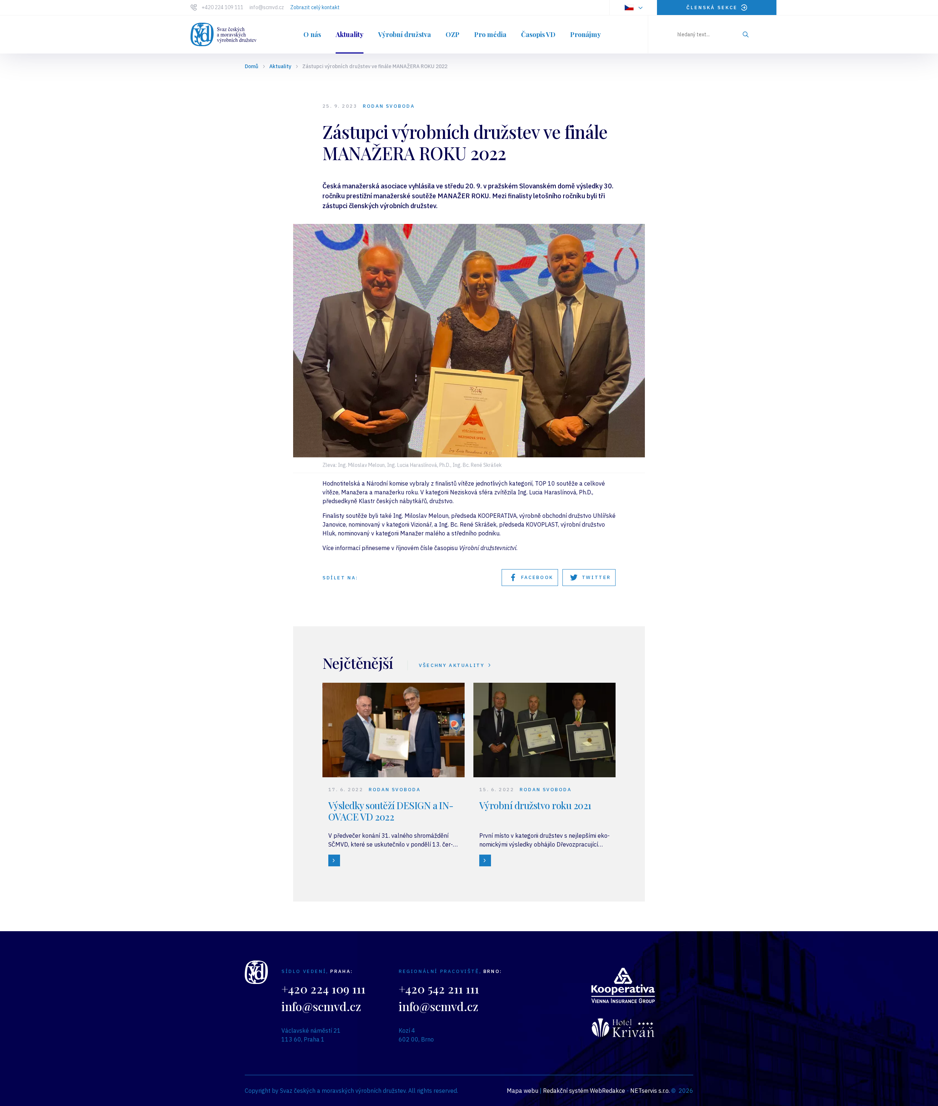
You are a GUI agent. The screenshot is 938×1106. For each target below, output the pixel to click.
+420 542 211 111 (439, 988)
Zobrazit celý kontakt (315, 7)
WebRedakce (607, 1090)
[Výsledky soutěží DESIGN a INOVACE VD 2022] (334, 860)
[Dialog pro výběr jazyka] (633, 7)
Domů (251, 66)
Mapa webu (522, 1090)
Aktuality (280, 66)
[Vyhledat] (745, 34)
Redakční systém (565, 1090)
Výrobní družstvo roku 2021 (535, 805)
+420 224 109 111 (222, 7)
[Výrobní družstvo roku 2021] (485, 860)
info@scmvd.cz (267, 7)
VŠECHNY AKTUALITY (451, 665)
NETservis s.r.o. (650, 1090)
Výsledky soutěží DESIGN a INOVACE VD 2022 (391, 811)
